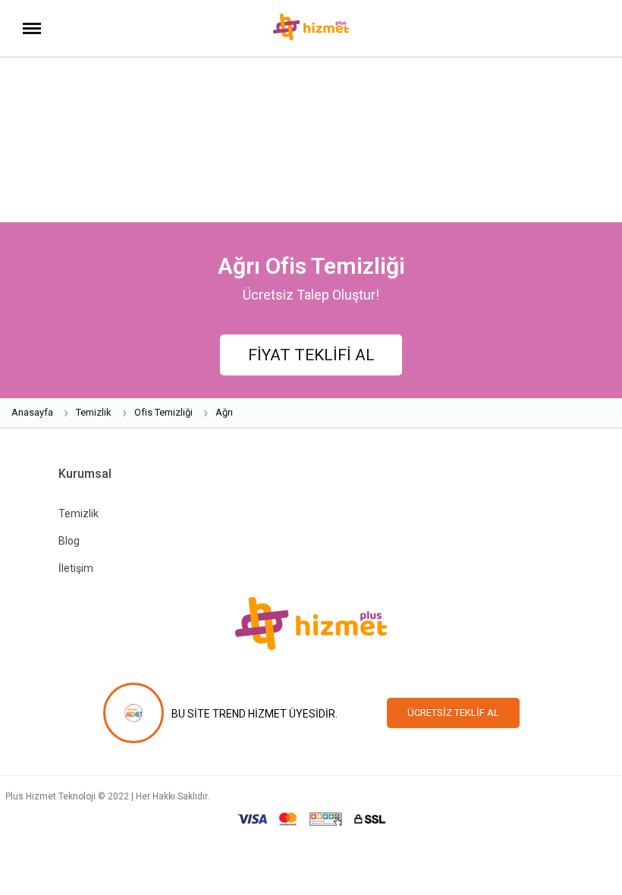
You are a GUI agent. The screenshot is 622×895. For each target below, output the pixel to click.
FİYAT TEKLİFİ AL (311, 355)
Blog (69, 541)
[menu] (32, 29)
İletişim (75, 568)
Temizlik (78, 513)
